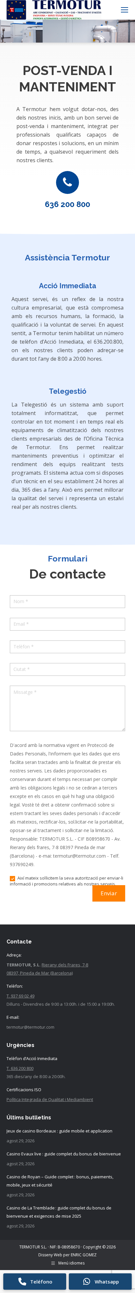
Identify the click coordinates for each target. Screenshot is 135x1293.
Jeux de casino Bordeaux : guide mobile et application (59, 1131)
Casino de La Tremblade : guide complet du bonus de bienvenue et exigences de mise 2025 (59, 1212)
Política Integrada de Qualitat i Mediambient (50, 1099)
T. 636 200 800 (20, 1068)
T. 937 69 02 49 (20, 996)
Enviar (109, 893)
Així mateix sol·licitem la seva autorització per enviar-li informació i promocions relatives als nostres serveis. (66, 880)
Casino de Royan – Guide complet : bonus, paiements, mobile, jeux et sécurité (60, 1181)
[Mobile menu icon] (124, 10)
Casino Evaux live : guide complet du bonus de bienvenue (64, 1154)
